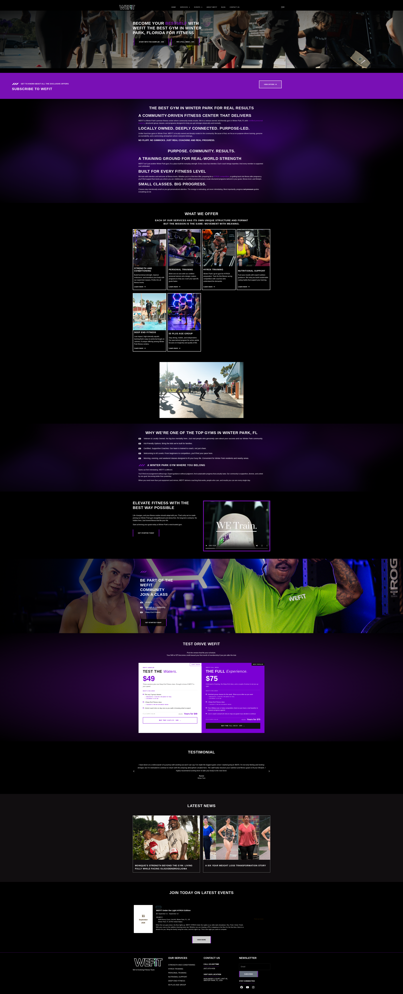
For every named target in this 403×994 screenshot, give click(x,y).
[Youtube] (247, 987)
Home (173, 7)
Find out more (258, 919)
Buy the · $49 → (170, 720)
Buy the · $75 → (233, 726)
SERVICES (184, 7)
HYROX (158, 907)
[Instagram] (253, 987)
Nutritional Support (251, 271)
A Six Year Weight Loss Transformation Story (235, 865)
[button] (134, 771)
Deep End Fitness (145, 332)
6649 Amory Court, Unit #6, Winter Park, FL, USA (216, 979)
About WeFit (212, 7)
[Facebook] (241, 987)
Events (197, 7)
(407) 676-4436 (209, 968)
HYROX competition (221, 176)
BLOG (223, 7)
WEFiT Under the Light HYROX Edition (173, 910)
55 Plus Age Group (181, 333)
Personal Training (181, 269)
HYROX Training (213, 269)
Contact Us (234, 7)
